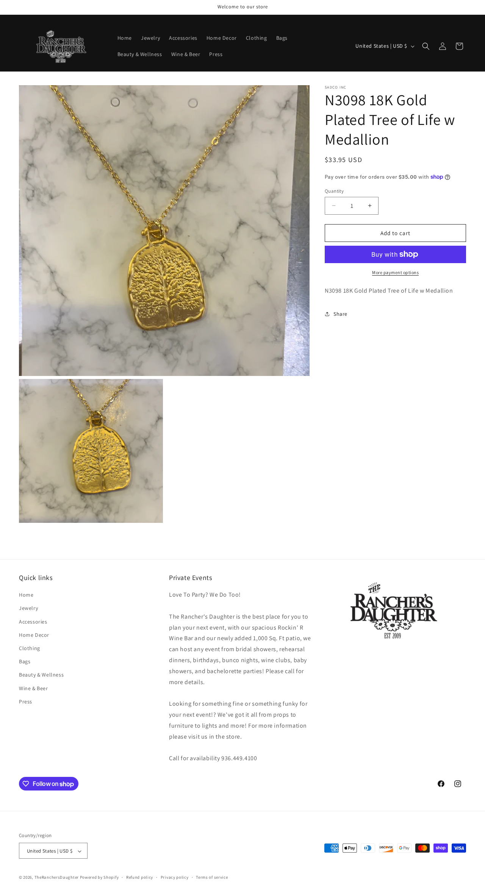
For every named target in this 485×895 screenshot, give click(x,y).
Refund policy (139, 877)
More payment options (395, 272)
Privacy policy (175, 877)
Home (26, 594)
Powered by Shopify (99, 877)
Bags (24, 661)
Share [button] (340, 313)
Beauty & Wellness (41, 674)
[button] (426, 46)
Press (25, 701)
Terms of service (212, 877)
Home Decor (34, 634)
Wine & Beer (33, 688)
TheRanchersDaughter (56, 877)
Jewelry (28, 608)
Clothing (29, 648)
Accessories (33, 621)
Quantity (334, 190)
